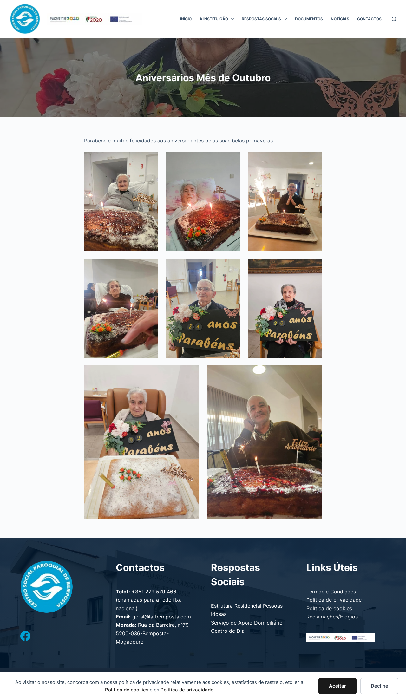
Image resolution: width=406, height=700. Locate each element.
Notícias (340, 18)
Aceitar (337, 686)
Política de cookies (329, 608)
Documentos (309, 18)
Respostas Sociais (261, 18)
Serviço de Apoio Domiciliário (247, 622)
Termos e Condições (331, 591)
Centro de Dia (228, 631)
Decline (379, 686)
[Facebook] (25, 636)
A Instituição (214, 18)
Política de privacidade (334, 600)
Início (186, 18)
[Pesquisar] (394, 19)
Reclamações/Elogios (332, 616)
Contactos (369, 18)
